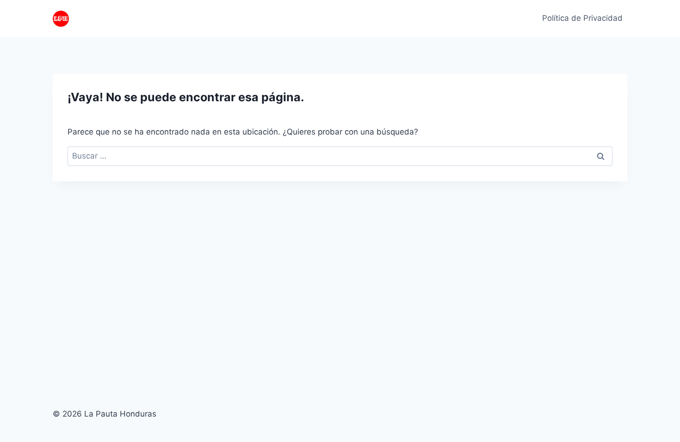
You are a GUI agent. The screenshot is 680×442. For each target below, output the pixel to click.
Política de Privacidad (582, 18)
